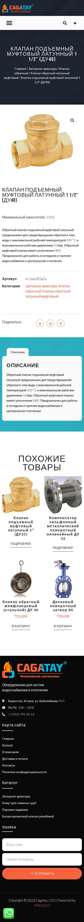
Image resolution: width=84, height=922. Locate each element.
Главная (20, 68)
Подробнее (21, 543)
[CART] (75, 23)
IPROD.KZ (42, 905)
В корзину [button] (21, 626)
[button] (9, 23)
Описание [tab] (18, 352)
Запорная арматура (43, 68)
